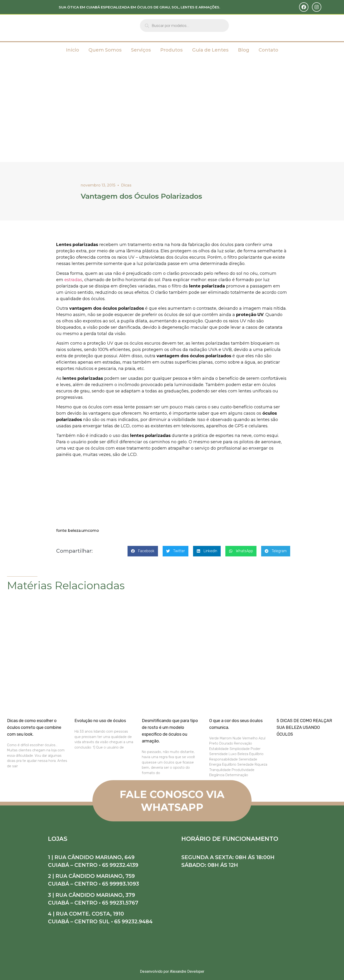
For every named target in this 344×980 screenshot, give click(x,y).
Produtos (171, 50)
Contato (268, 50)
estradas (73, 279)
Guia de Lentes (210, 50)
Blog (243, 50)
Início (72, 50)
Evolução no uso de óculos (100, 720)
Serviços (141, 50)
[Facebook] (303, 7)
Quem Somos (105, 50)
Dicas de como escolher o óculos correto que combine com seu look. (34, 727)
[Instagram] (316, 7)
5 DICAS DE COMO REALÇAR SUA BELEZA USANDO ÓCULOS (304, 727)
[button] (143, 551)
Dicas (126, 185)
